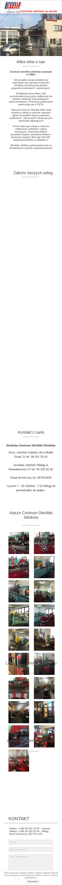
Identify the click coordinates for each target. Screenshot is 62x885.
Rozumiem (33, 881)
